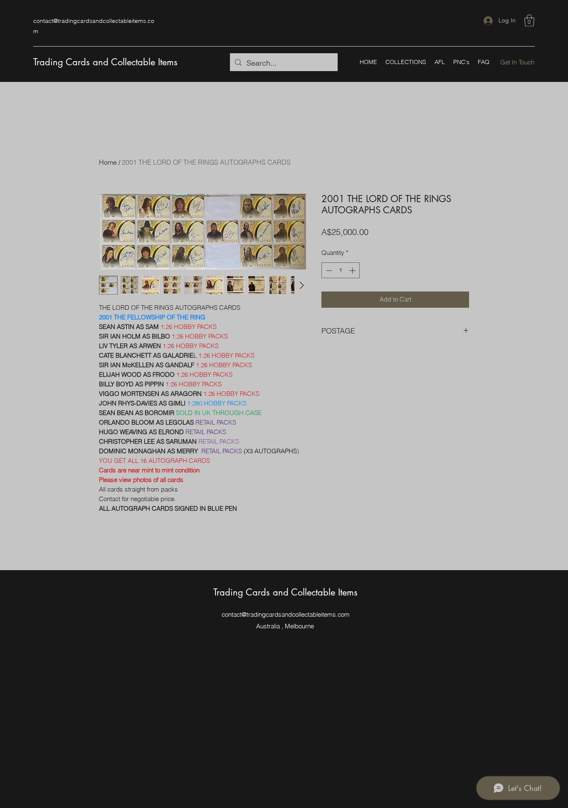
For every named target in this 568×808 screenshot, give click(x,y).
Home (108, 162)
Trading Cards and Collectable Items (105, 62)
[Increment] (353, 270)
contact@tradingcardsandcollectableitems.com (286, 614)
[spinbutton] (341, 270)
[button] (529, 21)
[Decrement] (328, 270)
